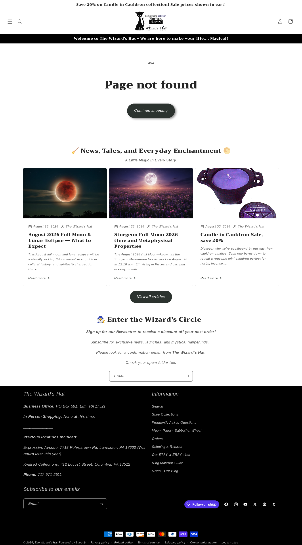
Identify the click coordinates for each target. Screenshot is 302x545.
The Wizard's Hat (46, 542)
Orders (157, 438)
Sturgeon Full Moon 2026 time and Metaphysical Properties (146, 240)
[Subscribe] (187, 376)
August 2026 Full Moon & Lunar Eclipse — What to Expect (59, 240)
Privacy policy (100, 542)
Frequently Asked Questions (174, 422)
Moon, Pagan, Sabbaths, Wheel (176, 430)
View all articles (151, 297)
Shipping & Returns (167, 447)
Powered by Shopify (72, 542)
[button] (10, 21)
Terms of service (149, 542)
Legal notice (230, 542)
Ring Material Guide (167, 463)
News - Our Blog (165, 471)
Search (157, 406)
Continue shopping (151, 110)
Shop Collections (165, 414)
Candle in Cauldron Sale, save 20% (232, 237)
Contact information (203, 542)
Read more (37, 278)
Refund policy (123, 542)
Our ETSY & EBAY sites (171, 455)
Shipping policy (174, 542)
